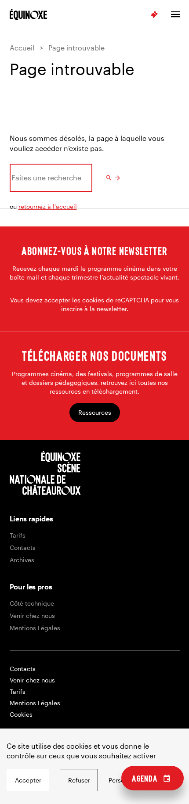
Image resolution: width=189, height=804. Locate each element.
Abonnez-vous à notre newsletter (94, 250)
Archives (22, 560)
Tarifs (17, 535)
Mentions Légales (35, 628)
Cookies (21, 714)
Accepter (28, 780)
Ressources (94, 412)
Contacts (23, 547)
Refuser (79, 780)
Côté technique (32, 603)
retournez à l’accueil (47, 206)
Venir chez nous (32, 615)
